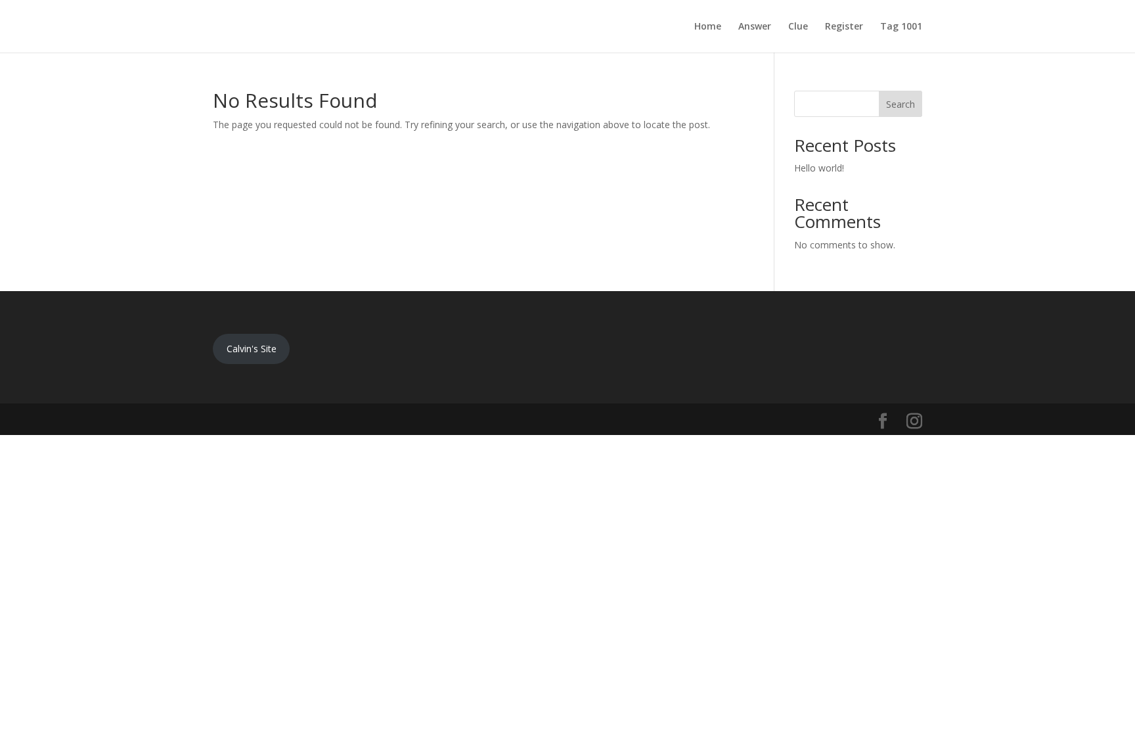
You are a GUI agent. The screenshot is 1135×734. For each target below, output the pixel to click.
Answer (754, 27)
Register (844, 27)
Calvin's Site (252, 348)
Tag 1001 (901, 27)
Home (707, 27)
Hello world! (819, 168)
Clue (798, 27)
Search (900, 104)
